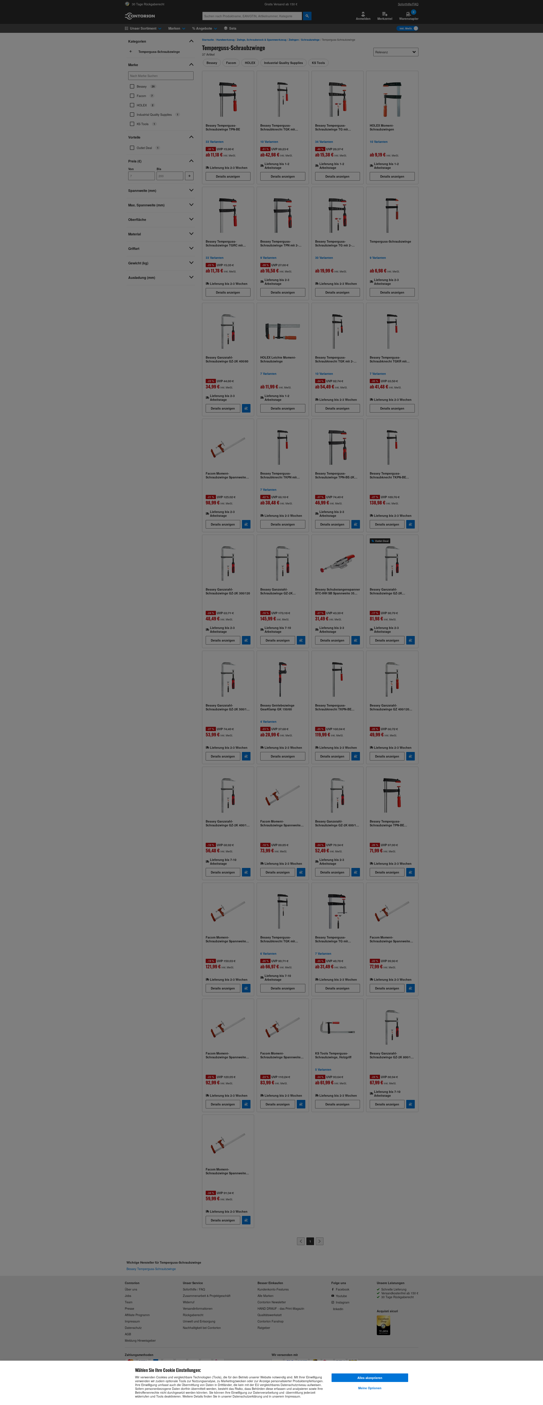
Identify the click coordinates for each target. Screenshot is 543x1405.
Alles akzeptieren (369, 1378)
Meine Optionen (369, 1388)
